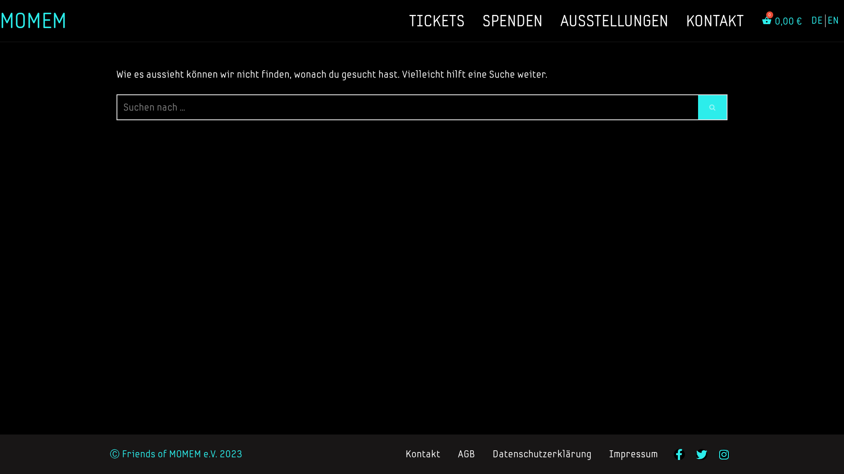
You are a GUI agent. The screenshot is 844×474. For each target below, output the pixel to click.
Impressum (633, 454)
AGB (466, 454)
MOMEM (33, 20)
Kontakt (715, 20)
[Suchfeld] (713, 107)
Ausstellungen (614, 20)
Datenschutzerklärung (542, 454)
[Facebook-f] (679, 454)
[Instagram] (724, 454)
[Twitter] (701, 454)
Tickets (437, 20)
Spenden (513, 20)
